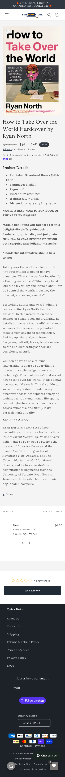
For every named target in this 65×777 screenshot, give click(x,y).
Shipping (7, 149)
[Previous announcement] (6, 4)
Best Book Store (27, 753)
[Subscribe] (53, 688)
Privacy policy (23, 759)
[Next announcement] (58, 4)
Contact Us (14, 626)
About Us (13, 618)
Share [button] (10, 494)
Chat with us (49, 755)
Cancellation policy (45, 764)
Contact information (34, 769)
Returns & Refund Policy (23, 642)
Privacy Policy (16, 657)
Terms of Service (18, 650)
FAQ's (10, 665)
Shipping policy (21, 764)
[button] (7, 15)
